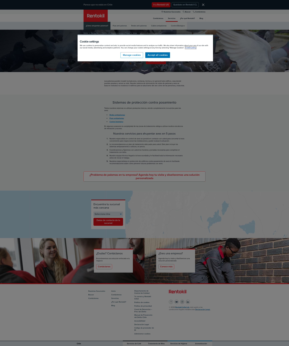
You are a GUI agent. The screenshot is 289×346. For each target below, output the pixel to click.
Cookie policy (190, 48)
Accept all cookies (158, 55)
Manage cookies (132, 55)
